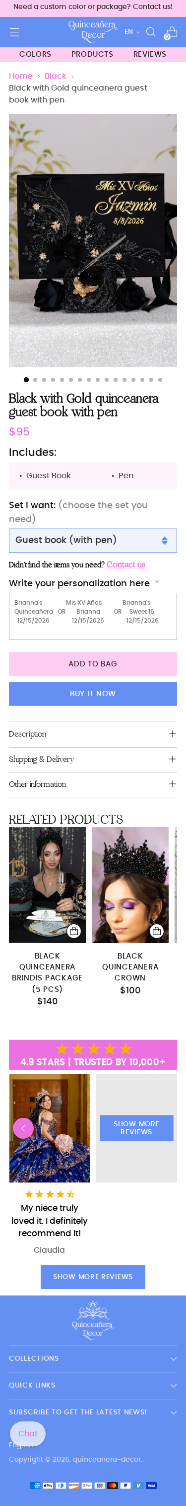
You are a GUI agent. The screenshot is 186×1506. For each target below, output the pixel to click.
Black (55, 76)
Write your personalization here (79, 583)
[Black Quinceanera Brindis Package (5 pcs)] (47, 885)
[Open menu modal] (14, 32)
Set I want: (78, 512)
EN (128, 31)
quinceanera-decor (107, 1459)
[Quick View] (74, 931)
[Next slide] (162, 1128)
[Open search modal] (150, 32)
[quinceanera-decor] (93, 32)
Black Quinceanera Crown (130, 967)
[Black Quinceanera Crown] (130, 885)
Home (21, 76)
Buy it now (93, 694)
